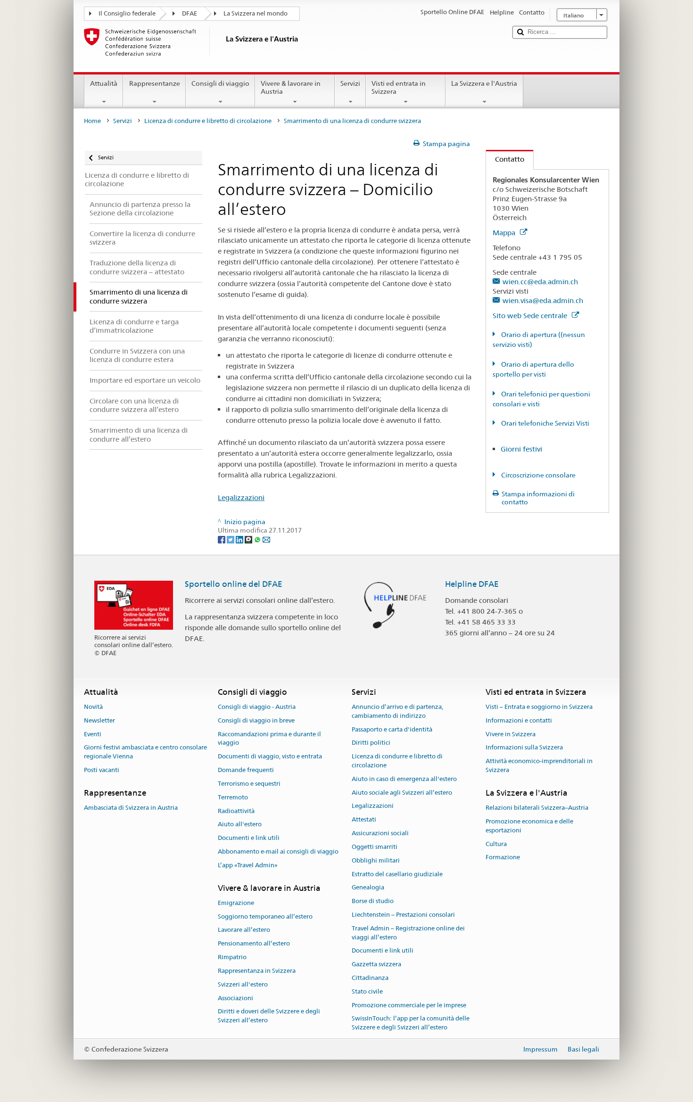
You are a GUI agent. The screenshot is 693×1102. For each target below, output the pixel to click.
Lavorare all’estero (244, 930)
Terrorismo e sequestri (249, 783)
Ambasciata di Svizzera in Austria (131, 807)
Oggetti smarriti (374, 846)
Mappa (505, 232)
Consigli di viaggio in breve (256, 720)
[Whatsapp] (258, 539)
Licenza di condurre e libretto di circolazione (208, 120)
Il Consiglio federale (127, 13)
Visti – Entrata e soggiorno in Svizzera (539, 706)
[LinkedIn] (240, 539)
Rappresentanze (154, 83)
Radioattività (236, 810)
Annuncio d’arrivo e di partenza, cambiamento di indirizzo (397, 711)
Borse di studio (373, 901)
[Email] (266, 539)
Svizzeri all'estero (243, 984)
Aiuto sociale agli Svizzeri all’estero (402, 792)
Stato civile (367, 991)
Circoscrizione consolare (538, 475)
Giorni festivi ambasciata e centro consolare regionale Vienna (145, 752)
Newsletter (99, 720)
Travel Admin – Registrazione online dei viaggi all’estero (408, 933)
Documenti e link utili (249, 837)
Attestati (364, 819)
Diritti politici (371, 743)
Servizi (350, 83)
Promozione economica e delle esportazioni (529, 826)
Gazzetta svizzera (376, 964)
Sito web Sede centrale (531, 315)
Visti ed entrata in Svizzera (398, 87)
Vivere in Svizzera (511, 734)
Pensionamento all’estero (254, 943)
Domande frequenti (246, 769)
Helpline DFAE (472, 584)
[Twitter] (231, 539)
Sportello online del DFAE (233, 584)
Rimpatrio (232, 957)
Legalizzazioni (241, 497)
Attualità (103, 83)
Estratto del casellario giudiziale (397, 874)
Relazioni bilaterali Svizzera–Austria (537, 807)
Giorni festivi (521, 448)
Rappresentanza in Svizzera (257, 970)
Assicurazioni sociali (380, 833)
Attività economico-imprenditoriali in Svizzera (539, 766)
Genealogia (368, 887)
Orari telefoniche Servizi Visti (544, 423)
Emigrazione (236, 902)
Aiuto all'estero (240, 824)
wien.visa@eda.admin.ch (543, 300)
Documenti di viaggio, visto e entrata (270, 756)
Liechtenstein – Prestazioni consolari (403, 914)
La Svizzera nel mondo (255, 13)
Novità (93, 706)
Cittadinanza (370, 977)
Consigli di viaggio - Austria (257, 706)
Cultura (496, 843)
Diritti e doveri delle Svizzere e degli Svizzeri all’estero (269, 1016)
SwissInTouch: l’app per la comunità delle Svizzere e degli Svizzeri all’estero (411, 1023)
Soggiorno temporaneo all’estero (265, 916)
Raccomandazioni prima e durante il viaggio (269, 739)
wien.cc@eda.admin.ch (540, 281)
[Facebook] (222, 539)
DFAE (189, 13)
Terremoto (233, 797)
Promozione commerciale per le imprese (409, 1005)
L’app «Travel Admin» (248, 865)
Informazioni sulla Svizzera (524, 747)
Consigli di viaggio (220, 83)
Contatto (505, 159)
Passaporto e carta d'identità (392, 729)
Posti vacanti (101, 769)
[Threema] (249, 539)
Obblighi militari (376, 860)
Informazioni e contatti (519, 720)
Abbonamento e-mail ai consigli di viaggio (278, 851)
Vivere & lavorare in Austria (291, 87)
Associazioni (235, 998)
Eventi (92, 734)
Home (92, 120)
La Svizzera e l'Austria (484, 83)
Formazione (503, 857)
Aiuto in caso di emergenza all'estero (404, 778)
